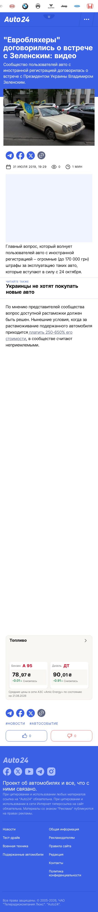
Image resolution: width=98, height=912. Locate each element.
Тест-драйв (11, 838)
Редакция (56, 855)
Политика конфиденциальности (65, 873)
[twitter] (31, 155)
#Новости (15, 724)
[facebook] (20, 155)
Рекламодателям (62, 838)
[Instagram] (51, 771)
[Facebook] (7, 771)
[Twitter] (18, 771)
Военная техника (15, 846)
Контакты (56, 863)
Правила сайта (60, 846)
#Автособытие (44, 724)
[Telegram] (40, 771)
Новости (9, 829)
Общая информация (64, 829)
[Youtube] (29, 771)
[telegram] (10, 155)
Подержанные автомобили (23, 855)
